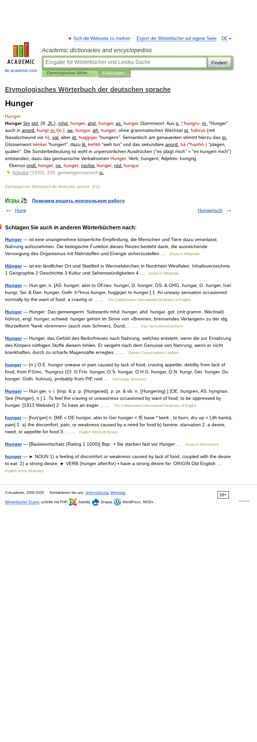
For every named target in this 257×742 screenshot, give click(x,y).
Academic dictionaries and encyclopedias (97, 50)
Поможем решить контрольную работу (78, 200)
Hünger (13, 266)
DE (225, 38)
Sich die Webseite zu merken (102, 38)
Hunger (13, 239)
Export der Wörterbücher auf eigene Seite (177, 38)
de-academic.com (21, 70)
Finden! (219, 62)
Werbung (117, 493)
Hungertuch (210, 210)
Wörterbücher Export (22, 502)
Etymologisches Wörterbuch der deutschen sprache (69, 73)
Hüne (20, 210)
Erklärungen (113, 73)
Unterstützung (96, 493)
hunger (13, 364)
